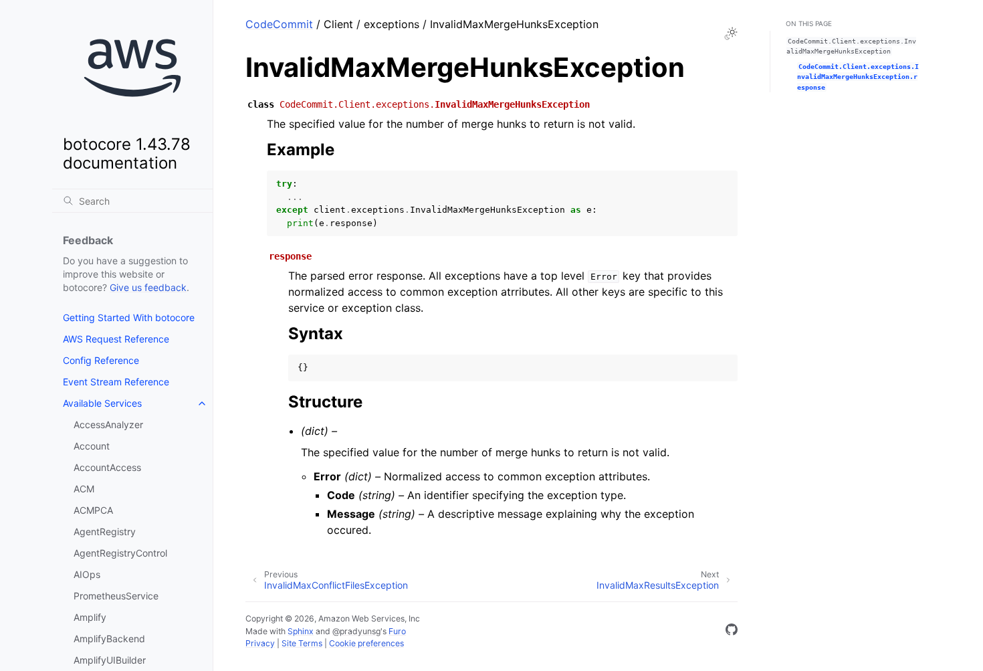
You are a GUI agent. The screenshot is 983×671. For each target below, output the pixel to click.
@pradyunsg (356, 631)
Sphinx (301, 631)
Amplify (90, 617)
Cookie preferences (366, 643)
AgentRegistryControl (120, 553)
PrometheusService (116, 595)
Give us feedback (148, 287)
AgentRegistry (105, 531)
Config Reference (101, 360)
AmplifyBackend (109, 638)
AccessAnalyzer (108, 424)
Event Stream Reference (116, 381)
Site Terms (302, 643)
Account (92, 446)
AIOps (87, 574)
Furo (397, 631)
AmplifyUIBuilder (110, 660)
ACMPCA (93, 510)
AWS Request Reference (116, 339)
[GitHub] (732, 632)
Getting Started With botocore (129, 317)
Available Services (102, 403)
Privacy (260, 643)
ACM (84, 488)
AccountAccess (107, 467)
